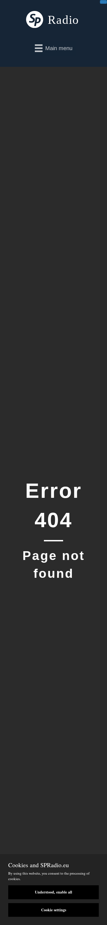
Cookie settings (53, 910)
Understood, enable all (53, 892)
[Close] (103, 2)
